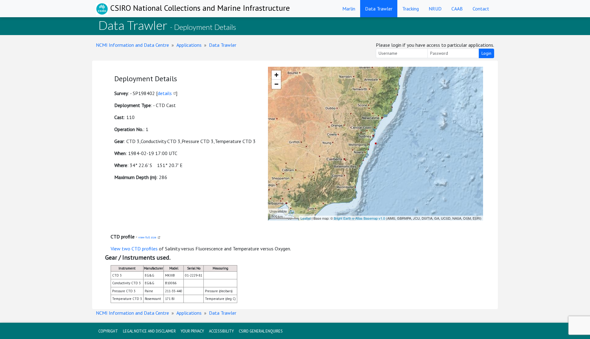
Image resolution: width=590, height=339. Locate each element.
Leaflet (306, 218)
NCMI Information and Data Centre (132, 45)
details (165, 93)
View (116, 248)
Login (486, 53)
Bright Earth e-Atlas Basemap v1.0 (359, 218)
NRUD (435, 9)
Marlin (348, 9)
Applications (189, 45)
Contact (481, 9)
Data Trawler (378, 9)
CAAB (457, 9)
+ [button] (276, 75)
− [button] (276, 84)
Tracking (410, 9)
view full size (147, 237)
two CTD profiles (140, 248)
